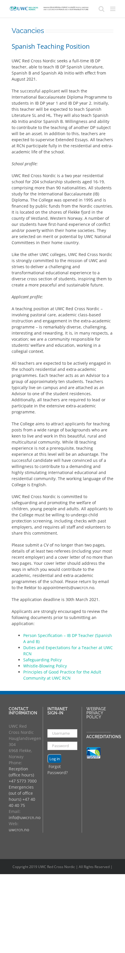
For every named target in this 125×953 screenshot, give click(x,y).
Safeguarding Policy (42, 659)
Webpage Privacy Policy (96, 713)
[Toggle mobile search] (101, 9)
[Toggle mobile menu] (113, 9)
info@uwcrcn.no (24, 817)
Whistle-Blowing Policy (45, 666)
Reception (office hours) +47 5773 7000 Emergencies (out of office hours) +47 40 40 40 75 (23, 787)
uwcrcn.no (19, 829)
